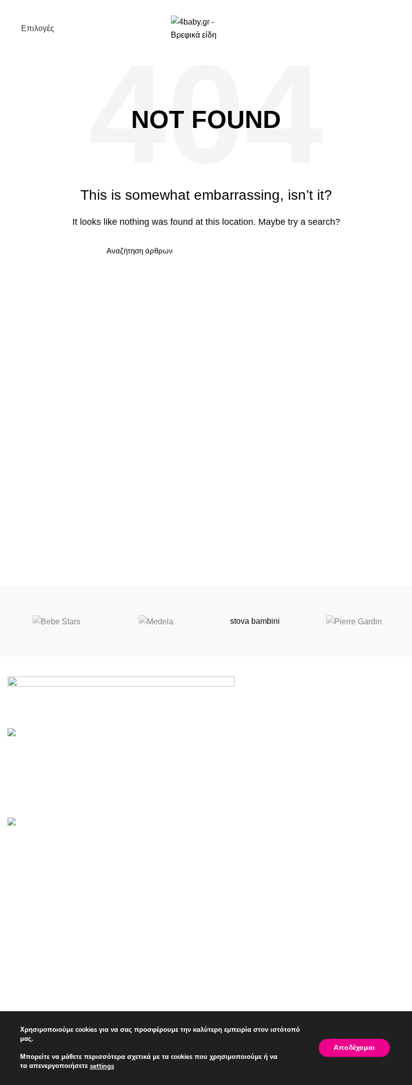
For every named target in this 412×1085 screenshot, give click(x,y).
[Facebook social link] (194, 6)
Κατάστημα (233, 995)
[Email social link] (206, 6)
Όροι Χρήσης (31, 977)
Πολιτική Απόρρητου (44, 995)
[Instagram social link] (218, 6)
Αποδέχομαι (354, 1048)
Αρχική (226, 977)
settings (102, 1066)
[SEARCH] (292, 250)
